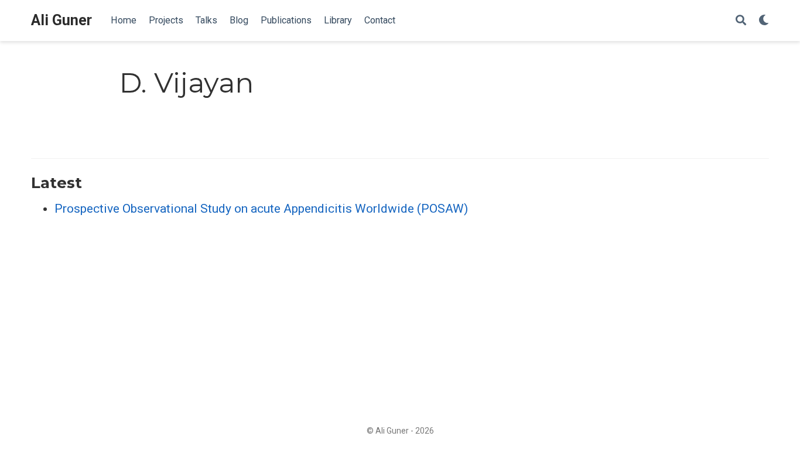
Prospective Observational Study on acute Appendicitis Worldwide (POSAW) (261, 209)
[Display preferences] (763, 21)
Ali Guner (61, 20)
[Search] (741, 21)
